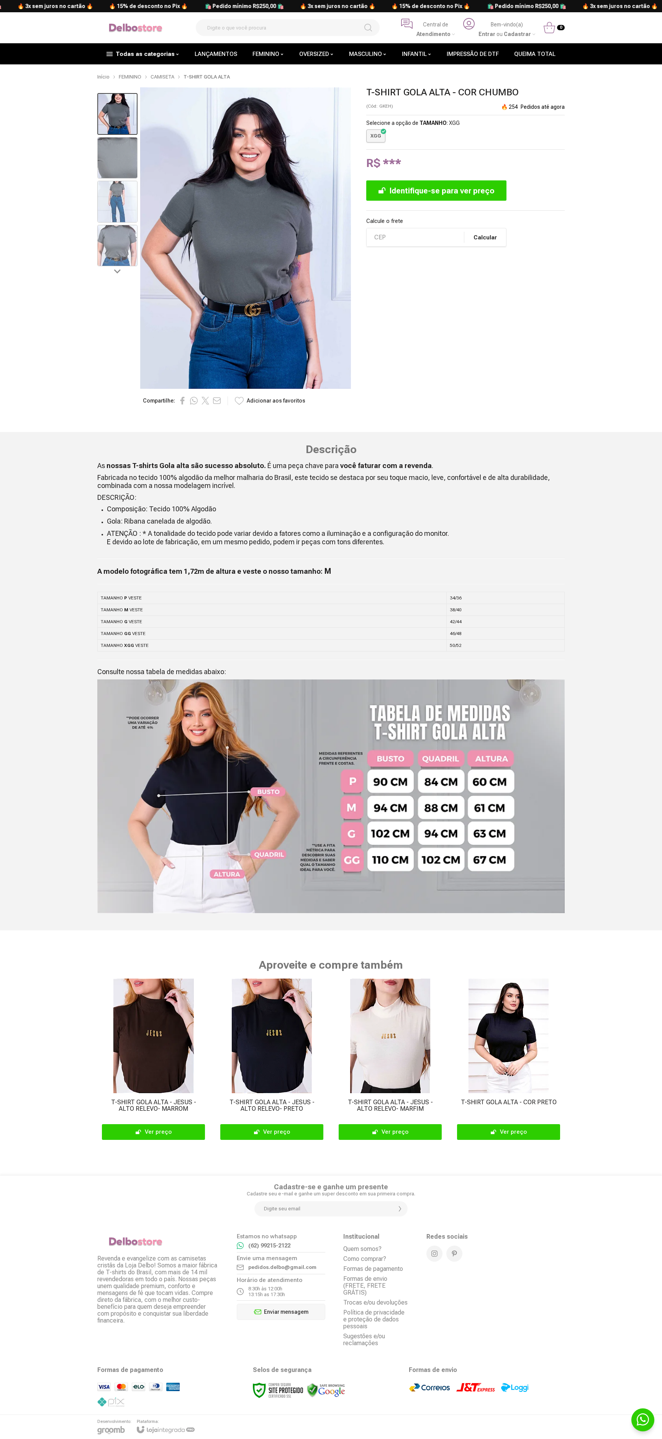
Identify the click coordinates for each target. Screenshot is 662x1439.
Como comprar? (364, 1258)
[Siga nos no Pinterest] (454, 1254)
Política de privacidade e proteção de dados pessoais (374, 1319)
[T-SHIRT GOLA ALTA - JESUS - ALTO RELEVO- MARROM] (153, 1060)
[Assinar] (400, 1208)
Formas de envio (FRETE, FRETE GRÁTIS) (365, 1285)
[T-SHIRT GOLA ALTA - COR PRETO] (508, 1060)
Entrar (486, 34)
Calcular (485, 237)
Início (103, 77)
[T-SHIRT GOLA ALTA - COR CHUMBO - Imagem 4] (117, 245)
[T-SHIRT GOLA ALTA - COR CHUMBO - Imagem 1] (117, 114)
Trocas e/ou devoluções (375, 1302)
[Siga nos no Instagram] (434, 1254)
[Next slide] (117, 271)
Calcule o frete (384, 221)
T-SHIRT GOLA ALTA (207, 77)
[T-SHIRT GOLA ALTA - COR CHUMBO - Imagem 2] (117, 158)
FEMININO (130, 77)
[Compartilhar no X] (205, 400)
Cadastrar (517, 34)
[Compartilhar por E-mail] (217, 400)
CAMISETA (162, 77)
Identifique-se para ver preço (442, 190)
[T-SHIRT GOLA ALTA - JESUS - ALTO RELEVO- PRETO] (272, 1060)
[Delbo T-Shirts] (135, 28)
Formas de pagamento (373, 1268)
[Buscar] (368, 27)
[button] (117, 114)
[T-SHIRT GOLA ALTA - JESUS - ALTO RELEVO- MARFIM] (390, 1060)
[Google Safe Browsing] (326, 1390)
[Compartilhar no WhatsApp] (194, 400)
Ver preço (158, 1131)
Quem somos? (362, 1248)
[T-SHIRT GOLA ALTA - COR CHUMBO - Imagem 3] (117, 201)
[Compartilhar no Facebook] (182, 400)
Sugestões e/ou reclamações (364, 1340)
